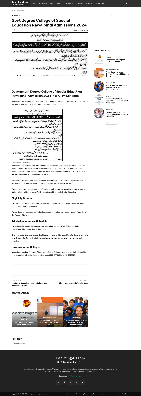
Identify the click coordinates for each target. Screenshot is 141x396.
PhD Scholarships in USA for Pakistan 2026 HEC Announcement (76, 322)
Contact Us (74, 394)
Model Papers (100, 3)
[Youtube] (82, 382)
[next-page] (16, 330)
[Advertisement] (111, 31)
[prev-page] (13, 330)
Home (13, 10)
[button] (126, 3)
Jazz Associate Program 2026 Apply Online (24, 323)
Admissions (43, 3)
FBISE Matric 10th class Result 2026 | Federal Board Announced (117, 101)
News (51, 3)
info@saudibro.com (75, 376)
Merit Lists (89, 3)
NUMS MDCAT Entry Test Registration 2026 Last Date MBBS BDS (117, 114)
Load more (110, 123)
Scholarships (68, 3)
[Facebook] (58, 382)
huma (16, 30)
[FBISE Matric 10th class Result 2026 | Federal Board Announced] (99, 99)
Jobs (34, 3)
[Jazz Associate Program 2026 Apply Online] (24, 312)
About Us (66, 394)
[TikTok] (70, 382)
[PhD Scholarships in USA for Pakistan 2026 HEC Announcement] (75, 312)
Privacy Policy (83, 394)
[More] (66, 80)
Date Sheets (125, 394)
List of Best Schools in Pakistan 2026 (73, 283)
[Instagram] (64, 382)
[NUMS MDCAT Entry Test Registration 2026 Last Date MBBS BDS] (99, 113)
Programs (110, 394)
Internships (79, 3)
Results (59, 3)
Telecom (24, 319)
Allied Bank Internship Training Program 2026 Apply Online (50, 322)
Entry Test (93, 394)
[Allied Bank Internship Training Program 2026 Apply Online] (50, 312)
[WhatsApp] (76, 382)
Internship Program (49, 317)
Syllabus (117, 394)
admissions (20, 10)
